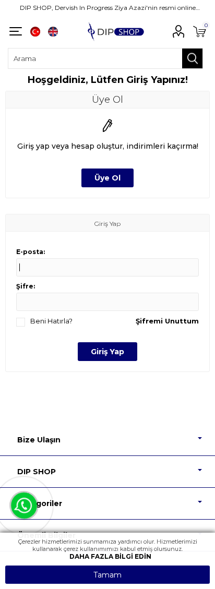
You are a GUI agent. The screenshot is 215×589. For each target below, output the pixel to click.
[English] (52, 31)
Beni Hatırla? (51, 321)
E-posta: (30, 252)
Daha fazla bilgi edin (110, 556)
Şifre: (25, 286)
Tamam (107, 575)
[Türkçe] (35, 31)
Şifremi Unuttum (167, 321)
